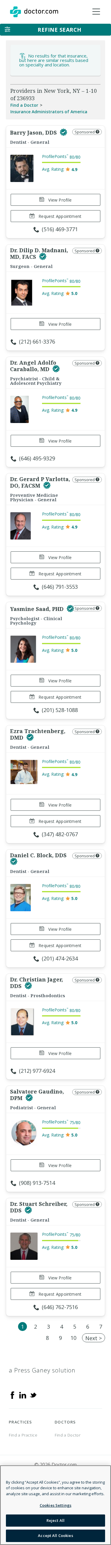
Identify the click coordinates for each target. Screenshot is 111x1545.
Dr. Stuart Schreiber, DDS (38, 1207)
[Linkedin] (22, 1394)
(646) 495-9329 (37, 458)
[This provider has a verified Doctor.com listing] (63, 132)
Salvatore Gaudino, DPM (37, 1095)
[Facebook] (12, 1394)
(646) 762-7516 (60, 1307)
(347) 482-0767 (60, 834)
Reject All (55, 1520)
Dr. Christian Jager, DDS (36, 982)
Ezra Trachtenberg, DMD (37, 734)
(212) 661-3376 (37, 341)
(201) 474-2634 (60, 958)
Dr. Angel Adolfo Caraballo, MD (33, 366)
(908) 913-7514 (37, 1182)
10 (73, 1337)
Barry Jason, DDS (34, 132)
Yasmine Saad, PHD (37, 608)
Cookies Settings (55, 1505)
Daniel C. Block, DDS (38, 855)
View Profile (59, 200)
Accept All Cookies (55, 1535)
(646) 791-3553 (60, 586)
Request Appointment (59, 216)
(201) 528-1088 (60, 710)
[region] (55, 1505)
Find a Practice (23, 1435)
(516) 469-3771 (60, 229)
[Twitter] (33, 1394)
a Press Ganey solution (42, 1370)
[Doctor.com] (34, 11)
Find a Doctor (24, 105)
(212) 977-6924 (37, 1070)
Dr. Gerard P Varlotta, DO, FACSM (40, 482)
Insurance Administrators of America (48, 111)
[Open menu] (96, 12)
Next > (93, 1338)
